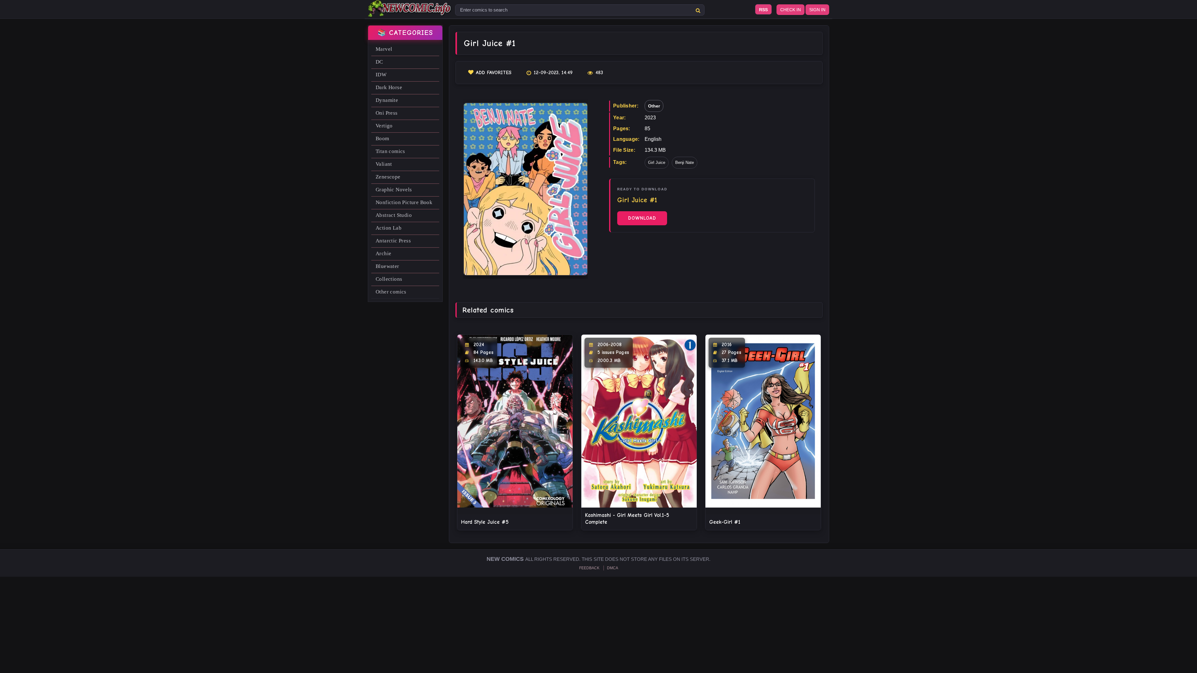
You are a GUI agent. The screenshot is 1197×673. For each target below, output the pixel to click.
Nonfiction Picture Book (404, 202)
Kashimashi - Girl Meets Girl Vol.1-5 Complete (627, 518)
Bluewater (387, 266)
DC (379, 62)
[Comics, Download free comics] (410, 12)
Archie (383, 253)
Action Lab (388, 228)
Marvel (384, 49)
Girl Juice (656, 162)
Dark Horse (389, 87)
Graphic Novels (394, 190)
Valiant (384, 164)
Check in (790, 9)
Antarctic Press (393, 241)
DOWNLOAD (642, 218)
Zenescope (388, 177)
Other (654, 105)
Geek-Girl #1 (724, 522)
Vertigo (384, 126)
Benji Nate (684, 162)
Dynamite (387, 100)
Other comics (391, 292)
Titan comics (390, 151)
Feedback (589, 568)
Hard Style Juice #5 (485, 522)
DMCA (612, 568)
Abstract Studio (394, 215)
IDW (381, 75)
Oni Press (387, 113)
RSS (763, 9)
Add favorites (494, 72)
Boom (382, 138)
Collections (389, 279)
